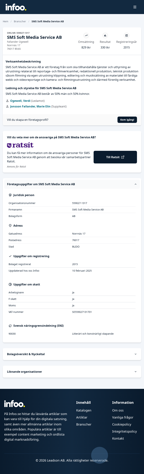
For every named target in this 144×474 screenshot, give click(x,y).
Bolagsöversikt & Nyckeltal (26, 354)
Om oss (118, 410)
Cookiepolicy (121, 424)
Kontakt (118, 438)
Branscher (20, 21)
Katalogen (83, 410)
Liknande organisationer (24, 372)
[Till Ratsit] (72, 145)
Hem (5, 21)
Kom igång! (127, 119)
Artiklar (81, 417)
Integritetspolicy (124, 431)
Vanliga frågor (122, 417)
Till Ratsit (113, 157)
